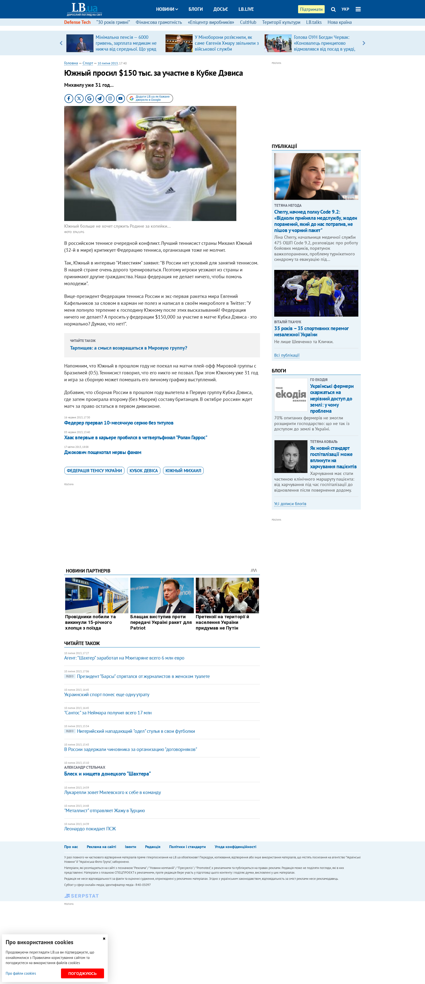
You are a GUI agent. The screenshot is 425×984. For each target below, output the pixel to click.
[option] (113, 43)
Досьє (220, 9)
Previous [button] (61, 43)
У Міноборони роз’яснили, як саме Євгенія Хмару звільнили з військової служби (227, 43)
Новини (165, 9)
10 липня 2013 (108, 63)
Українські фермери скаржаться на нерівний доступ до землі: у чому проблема (331, 398)
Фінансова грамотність (159, 22)
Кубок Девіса (144, 470)
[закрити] (104, 938)
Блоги (196, 9)
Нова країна (340, 22)
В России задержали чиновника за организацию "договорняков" (130, 749)
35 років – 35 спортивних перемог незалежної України (311, 331)
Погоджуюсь (82, 973)
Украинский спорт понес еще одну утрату (106, 694)
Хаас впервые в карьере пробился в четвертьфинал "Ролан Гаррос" (135, 437)
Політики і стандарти (187, 846)
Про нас (71, 846)
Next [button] (364, 43)
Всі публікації (287, 355)
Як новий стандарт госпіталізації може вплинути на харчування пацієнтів (333, 457)
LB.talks (314, 22)
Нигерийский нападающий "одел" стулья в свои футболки (130, 731)
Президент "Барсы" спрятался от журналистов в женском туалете (138, 676)
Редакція (152, 846)
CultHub (248, 22)
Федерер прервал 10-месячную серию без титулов (118, 422)
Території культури (281, 22)
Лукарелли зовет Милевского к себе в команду (112, 792)
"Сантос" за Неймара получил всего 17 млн (108, 712)
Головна (71, 62)
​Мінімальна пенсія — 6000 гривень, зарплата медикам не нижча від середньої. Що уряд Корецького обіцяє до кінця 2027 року (126, 49)
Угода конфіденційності (235, 846)
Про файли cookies (21, 973)
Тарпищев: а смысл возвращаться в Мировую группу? (128, 348)
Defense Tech (77, 22)
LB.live (246, 9)
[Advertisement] (162, 521)
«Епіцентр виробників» (211, 22)
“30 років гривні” (113, 22)
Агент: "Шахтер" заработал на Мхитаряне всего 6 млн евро (124, 658)
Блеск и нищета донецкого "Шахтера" (107, 773)
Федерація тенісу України (94, 470)
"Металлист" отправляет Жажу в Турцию (104, 810)
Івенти (130, 846)
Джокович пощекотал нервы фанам (102, 452)
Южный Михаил (183, 470)
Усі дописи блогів (290, 503)
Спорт (88, 62)
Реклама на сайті (101, 846)
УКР (345, 9)
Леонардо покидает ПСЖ (90, 828)
